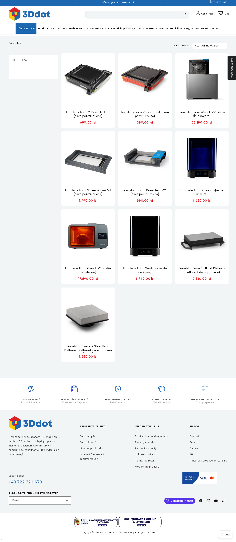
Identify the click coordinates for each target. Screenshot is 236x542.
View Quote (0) (231, 68)
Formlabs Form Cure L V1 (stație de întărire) (88, 270)
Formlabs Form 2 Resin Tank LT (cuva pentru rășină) (88, 114)
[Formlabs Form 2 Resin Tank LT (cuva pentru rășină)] (88, 80)
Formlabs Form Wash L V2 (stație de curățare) (202, 114)
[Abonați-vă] (67, 500)
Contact (194, 436)
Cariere (194, 448)
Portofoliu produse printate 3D (208, 460)
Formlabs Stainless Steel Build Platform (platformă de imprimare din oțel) (88, 348)
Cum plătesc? (88, 442)
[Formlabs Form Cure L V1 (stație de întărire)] (88, 236)
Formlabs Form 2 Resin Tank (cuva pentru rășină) (145, 114)
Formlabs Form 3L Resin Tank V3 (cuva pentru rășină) (88, 192)
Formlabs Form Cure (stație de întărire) (201, 192)
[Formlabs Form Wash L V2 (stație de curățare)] (202, 80)
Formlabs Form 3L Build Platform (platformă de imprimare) (202, 270)
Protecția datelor (145, 442)
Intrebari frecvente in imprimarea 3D (92, 456)
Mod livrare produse (147, 466)
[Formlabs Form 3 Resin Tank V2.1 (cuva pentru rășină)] (145, 158)
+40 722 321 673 (25, 482)
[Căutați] (185, 14)
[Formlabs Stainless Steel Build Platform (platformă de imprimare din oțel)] (88, 314)
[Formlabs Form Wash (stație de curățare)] (145, 236)
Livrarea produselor (91, 448)
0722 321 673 (220, 2)
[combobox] (137, 14)
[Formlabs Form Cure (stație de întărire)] (202, 158)
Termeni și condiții (146, 448)
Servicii (194, 442)
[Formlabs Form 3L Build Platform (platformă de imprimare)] (202, 236)
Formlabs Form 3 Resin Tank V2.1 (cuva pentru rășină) (144, 192)
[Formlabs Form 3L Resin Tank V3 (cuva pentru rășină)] (88, 158)
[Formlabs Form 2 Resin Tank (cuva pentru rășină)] (145, 80)
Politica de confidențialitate (151, 436)
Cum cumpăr (87, 436)
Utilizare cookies (145, 454)
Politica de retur (144, 460)
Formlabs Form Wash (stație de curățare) (145, 270)
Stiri (192, 454)
